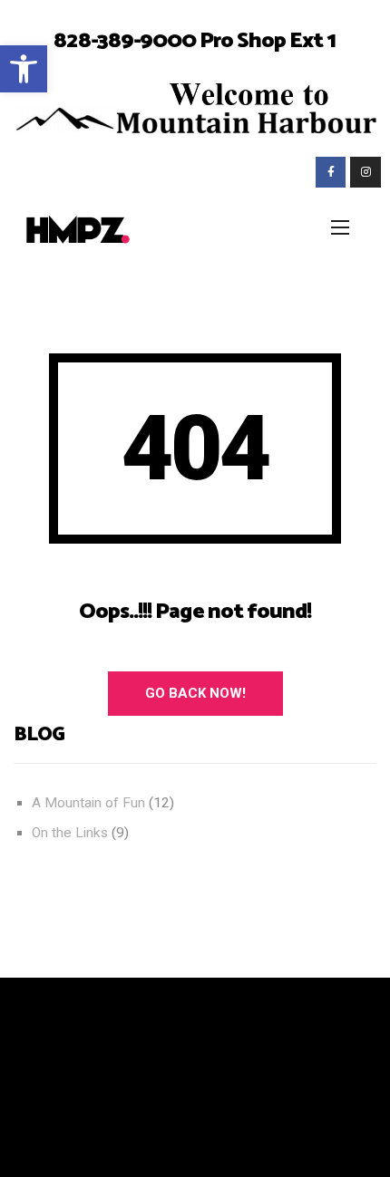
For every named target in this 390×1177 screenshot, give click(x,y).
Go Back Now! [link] (195, 693)
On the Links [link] (70, 833)
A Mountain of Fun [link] (88, 803)
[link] (23, 68)
